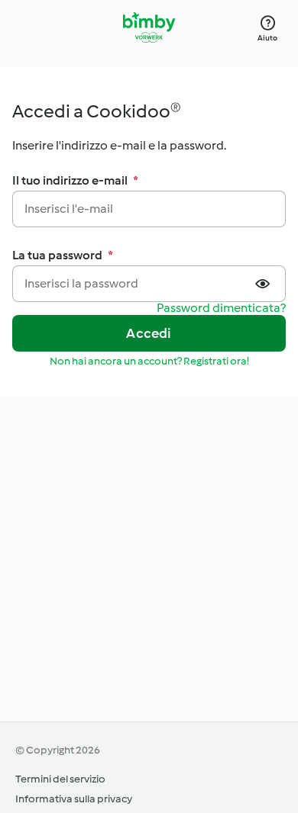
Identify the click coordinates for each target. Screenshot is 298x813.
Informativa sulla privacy (73, 798)
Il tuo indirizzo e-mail (75, 180)
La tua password (62, 255)
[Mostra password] (264, 284)
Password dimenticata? (221, 308)
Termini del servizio (60, 779)
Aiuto (267, 38)
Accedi (148, 333)
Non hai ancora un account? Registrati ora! (149, 361)
